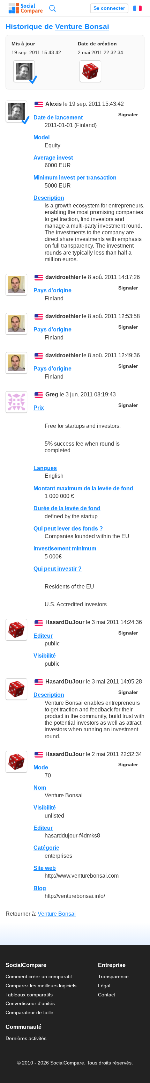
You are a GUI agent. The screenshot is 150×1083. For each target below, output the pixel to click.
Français (137, 8)
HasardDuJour (64, 622)
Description (48, 198)
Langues (45, 468)
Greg (51, 394)
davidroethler (63, 277)
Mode (40, 767)
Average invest (53, 158)
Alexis (53, 104)
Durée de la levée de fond (66, 508)
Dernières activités (26, 1038)
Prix (38, 408)
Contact (106, 994)
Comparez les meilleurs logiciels (41, 985)
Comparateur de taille (29, 1012)
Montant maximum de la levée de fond (83, 488)
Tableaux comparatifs (29, 994)
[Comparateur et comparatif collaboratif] (26, 8)
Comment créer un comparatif (39, 976)
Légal (104, 985)
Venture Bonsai (82, 26)
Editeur (43, 636)
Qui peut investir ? (57, 569)
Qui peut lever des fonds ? (68, 529)
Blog (39, 888)
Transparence (113, 976)
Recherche (52, 8)
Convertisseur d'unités (30, 1003)
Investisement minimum (64, 548)
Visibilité (44, 656)
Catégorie (46, 848)
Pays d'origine (52, 290)
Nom (39, 788)
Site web (44, 868)
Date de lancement (58, 117)
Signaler (128, 114)
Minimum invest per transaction (75, 178)
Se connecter (109, 8)
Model (41, 137)
